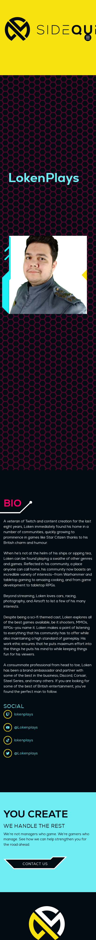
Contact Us (35, 864)
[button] (87, 37)
